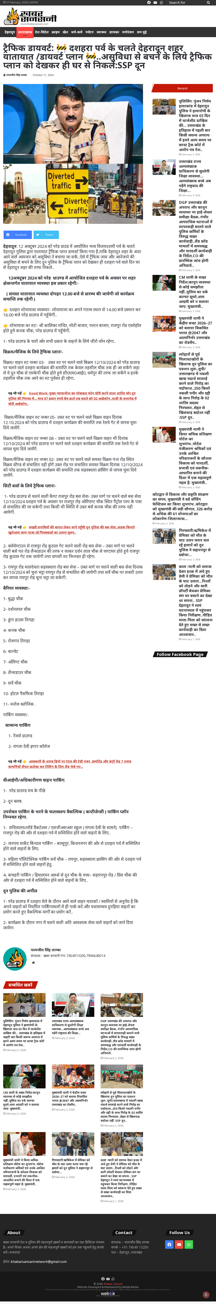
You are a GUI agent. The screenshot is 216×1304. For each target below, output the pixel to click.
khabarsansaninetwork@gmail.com (39, 1261)
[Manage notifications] (206, 1294)
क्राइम (56, 32)
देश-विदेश (42, 32)
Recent (182, 88)
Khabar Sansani (113, 1284)
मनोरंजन (128, 32)
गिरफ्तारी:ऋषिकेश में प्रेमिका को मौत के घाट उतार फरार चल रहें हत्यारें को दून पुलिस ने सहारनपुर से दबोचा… (72, 1166)
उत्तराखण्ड (25, 32)
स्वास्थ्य (101, 32)
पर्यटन (89, 32)
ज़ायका (114, 32)
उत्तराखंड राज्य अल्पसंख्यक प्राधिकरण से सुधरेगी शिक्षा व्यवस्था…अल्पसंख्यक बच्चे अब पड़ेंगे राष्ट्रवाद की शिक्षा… (70, 1027)
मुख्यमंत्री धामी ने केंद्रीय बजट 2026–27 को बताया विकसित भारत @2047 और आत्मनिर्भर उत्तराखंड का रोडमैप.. (70, 1098)
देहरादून (10, 32)
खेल (65, 32)
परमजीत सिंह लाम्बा (16, 75)
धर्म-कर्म (76, 32)
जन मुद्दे (142, 32)
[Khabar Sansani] (30, 16)
